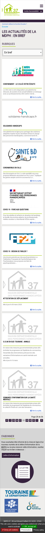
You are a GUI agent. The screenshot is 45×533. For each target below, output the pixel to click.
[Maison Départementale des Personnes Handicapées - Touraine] (11, 15)
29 (27, 420)
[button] (41, 6)
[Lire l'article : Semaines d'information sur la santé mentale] (22, 390)
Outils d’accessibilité (31, 11)
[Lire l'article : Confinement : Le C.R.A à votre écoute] (22, 79)
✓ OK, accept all (29, 526)
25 (13, 420)
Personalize (26, 530)
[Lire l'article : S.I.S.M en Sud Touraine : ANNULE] (22, 340)
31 (34, 420)
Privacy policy (38, 530)
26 (17, 420)
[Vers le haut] (40, 520)
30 (30, 420)
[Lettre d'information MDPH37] (22, 483)
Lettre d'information (11, 455)
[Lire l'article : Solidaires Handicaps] (22, 121)
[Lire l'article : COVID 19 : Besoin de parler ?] (22, 247)
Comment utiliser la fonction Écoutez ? (14, 24)
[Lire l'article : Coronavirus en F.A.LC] (22, 162)
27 (20, 420)
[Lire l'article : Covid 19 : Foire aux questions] (22, 204)
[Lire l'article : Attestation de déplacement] (22, 290)
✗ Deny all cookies (10, 530)
